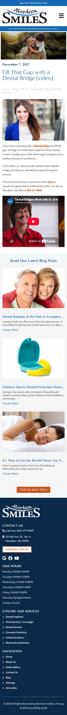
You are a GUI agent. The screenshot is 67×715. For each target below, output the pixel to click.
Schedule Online (17, 549)
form (50, 182)
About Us (11, 662)
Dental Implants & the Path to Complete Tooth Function (33, 316)
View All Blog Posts (33, 489)
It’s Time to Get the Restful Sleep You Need (33, 460)
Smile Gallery (13, 667)
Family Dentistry (15, 637)
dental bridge (41, 146)
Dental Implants (14, 616)
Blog (15, 89)
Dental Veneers (14, 627)
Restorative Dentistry (17, 642)
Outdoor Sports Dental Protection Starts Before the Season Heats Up (33, 387)
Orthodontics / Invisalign (19, 622)
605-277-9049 (34, 190)
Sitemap (10, 682)
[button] (4, 558)
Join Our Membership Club (33, 3)
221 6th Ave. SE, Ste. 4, (18, 538)
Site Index (11, 688)
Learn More (11, 329)
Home (6, 89)
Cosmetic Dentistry (16, 632)
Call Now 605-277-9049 (19, 530)
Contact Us (12, 672)
